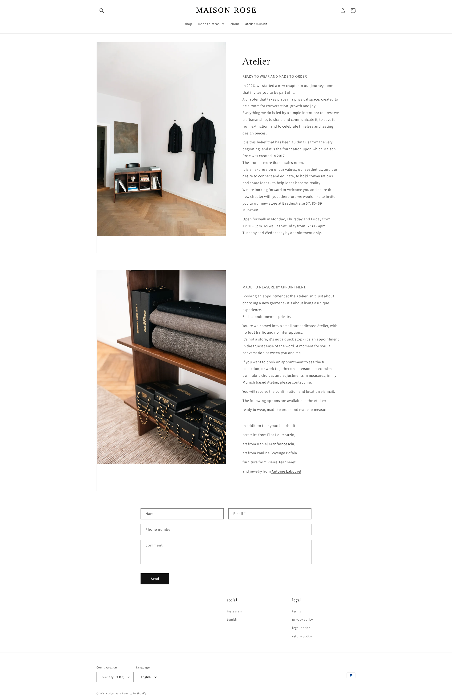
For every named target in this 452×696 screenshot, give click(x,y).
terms (296, 611)
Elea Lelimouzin (280, 434)
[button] (102, 10)
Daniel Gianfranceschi (275, 443)
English (146, 677)
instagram (234, 611)
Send (155, 578)
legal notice (301, 628)
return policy (302, 636)
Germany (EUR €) (112, 677)
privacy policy (302, 619)
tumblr (232, 619)
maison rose (113, 693)
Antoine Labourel (286, 471)
